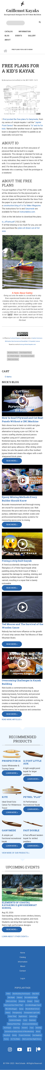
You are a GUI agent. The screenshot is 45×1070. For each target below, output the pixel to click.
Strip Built (35, 994)
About (8, 40)
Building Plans (13, 352)
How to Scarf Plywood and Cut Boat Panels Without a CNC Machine (22, 419)
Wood (38, 1031)
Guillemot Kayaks (22, 10)
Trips (31, 1028)
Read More (11, 461)
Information (25, 32)
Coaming (16, 1028)
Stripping (22, 1001)
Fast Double (31, 830)
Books (14, 1035)
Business (32, 1020)
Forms (6, 1039)
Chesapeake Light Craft (31, 1012)
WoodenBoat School (32, 1009)
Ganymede (29, 208)
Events (18, 36)
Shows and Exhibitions (29, 1024)
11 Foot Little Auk (32, 762)
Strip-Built (7, 1035)
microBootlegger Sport (33, 1005)
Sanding (38, 1028)
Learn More (11, 773)
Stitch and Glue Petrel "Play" (13, 1005)
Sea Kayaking (37, 1035)
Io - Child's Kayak (13, 356)
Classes (19, 997)
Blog (7, 36)
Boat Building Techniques (21, 994)
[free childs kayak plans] (22, 100)
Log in (22, 978)
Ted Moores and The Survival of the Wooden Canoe (22, 626)
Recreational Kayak (27, 356)
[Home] (22, 4)
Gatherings (33, 1016)
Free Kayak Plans (25, 352)
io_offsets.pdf (8, 222)
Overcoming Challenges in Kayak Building (21, 682)
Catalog (9, 32)
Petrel (37, 1001)
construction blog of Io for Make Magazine (22, 205)
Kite (5, 797)
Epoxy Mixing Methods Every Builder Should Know (19, 499)
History (8, 1012)
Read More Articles (11, 719)
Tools (25, 1020)
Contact (23, 971)
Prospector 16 (11, 761)
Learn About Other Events (14, 936)
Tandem (24, 1028)
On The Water (15, 1039)
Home (22, 953)
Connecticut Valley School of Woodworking (19, 1031)
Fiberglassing (17, 1012)
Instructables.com (27, 212)
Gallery (32, 36)
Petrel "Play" (32, 797)
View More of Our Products (15, 853)
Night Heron (23, 1016)
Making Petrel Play (14, 1024)
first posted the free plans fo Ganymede (20, 119)
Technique (7, 1028)
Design (29, 1001)
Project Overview (24, 1035)
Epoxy (21, 1009)
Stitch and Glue (13, 359)
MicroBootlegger (11, 1009)
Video (8, 994)
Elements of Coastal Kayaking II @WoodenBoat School (19, 905)
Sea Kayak (11, 997)
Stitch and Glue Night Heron (31, 1039)
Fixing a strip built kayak (17, 560)
